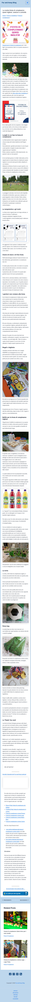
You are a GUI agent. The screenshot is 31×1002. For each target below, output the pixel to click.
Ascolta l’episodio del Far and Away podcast (14, 774)
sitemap (15, 994)
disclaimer (15, 992)
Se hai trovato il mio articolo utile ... (15, 888)
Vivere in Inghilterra (12, 15)
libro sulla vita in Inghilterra (20, 93)
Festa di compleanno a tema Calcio (15, 821)
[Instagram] (13, 974)
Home (4, 15)
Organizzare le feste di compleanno (11, 45)
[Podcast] (20, 974)
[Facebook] (10, 974)
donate (15, 996)
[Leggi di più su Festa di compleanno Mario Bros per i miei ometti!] (15, 920)
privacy (15, 990)
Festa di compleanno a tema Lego (15, 815)
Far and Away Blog (9, 3)
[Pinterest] (17, 974)
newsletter (15, 998)
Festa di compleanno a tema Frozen (15, 813)
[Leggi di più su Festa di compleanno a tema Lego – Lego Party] (15, 948)
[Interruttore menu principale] (27, 2)
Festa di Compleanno (9, 936)
